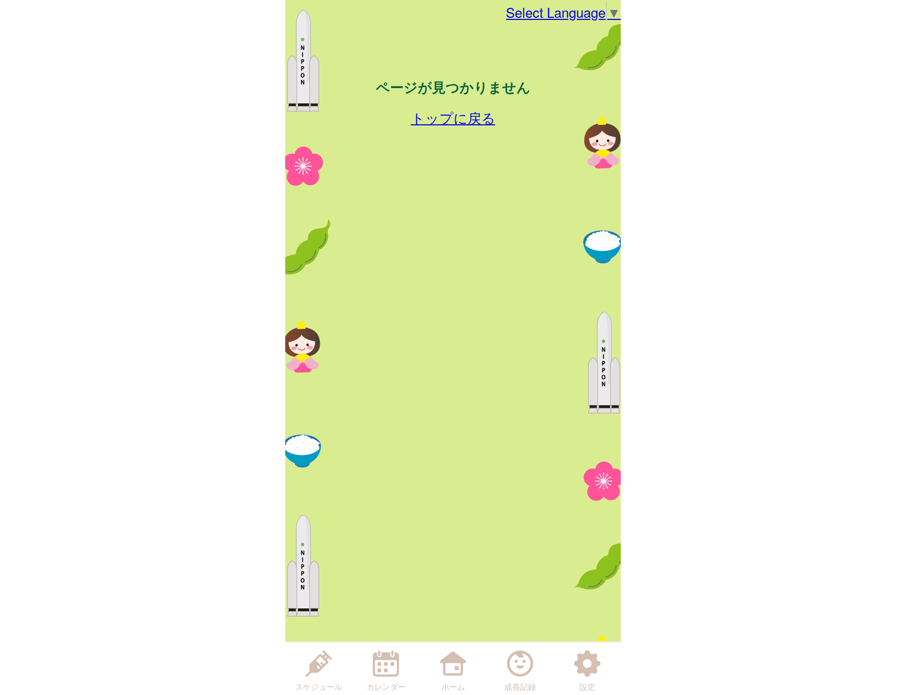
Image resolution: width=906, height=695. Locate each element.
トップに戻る (453, 117)
